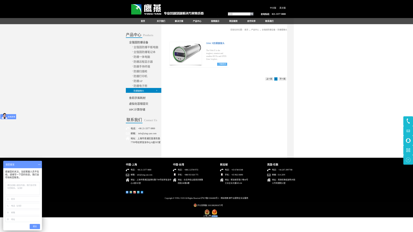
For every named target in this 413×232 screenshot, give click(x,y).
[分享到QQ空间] (131, 192)
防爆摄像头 (282, 30)
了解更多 (222, 64)
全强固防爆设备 (268, 30)
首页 (143, 21)
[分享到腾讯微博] (138, 192)
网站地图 (224, 198)
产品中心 (255, 30)
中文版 (273, 8)
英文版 (282, 8)
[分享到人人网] (142, 192)
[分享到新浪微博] (134, 192)
